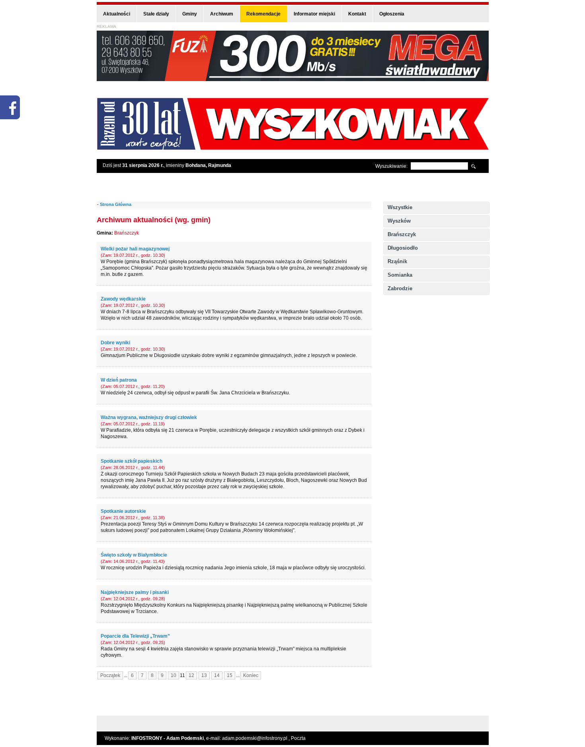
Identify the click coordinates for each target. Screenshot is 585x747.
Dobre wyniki (115, 342)
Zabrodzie (400, 288)
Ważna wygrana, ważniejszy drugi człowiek (149, 417)
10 (173, 675)
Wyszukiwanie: (391, 166)
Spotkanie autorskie (123, 511)
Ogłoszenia (391, 14)
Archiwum (221, 14)
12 (191, 675)
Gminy (189, 14)
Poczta (298, 738)
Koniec (250, 675)
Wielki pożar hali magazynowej (135, 249)
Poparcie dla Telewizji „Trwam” (135, 636)
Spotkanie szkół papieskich (131, 461)
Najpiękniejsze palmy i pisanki (135, 592)
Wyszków (399, 221)
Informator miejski (314, 14)
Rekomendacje (263, 14)
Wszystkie (400, 207)
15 (229, 675)
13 (204, 675)
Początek (110, 675)
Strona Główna (115, 204)
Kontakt (357, 14)
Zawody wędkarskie (123, 299)
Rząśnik (397, 261)
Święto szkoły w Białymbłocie (134, 555)
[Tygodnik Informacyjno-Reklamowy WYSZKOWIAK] (293, 147)
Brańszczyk (402, 234)
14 (217, 675)
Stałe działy (156, 14)
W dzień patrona (119, 380)
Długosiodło (403, 248)
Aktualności (116, 14)
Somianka (400, 275)
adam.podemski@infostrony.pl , (256, 738)
